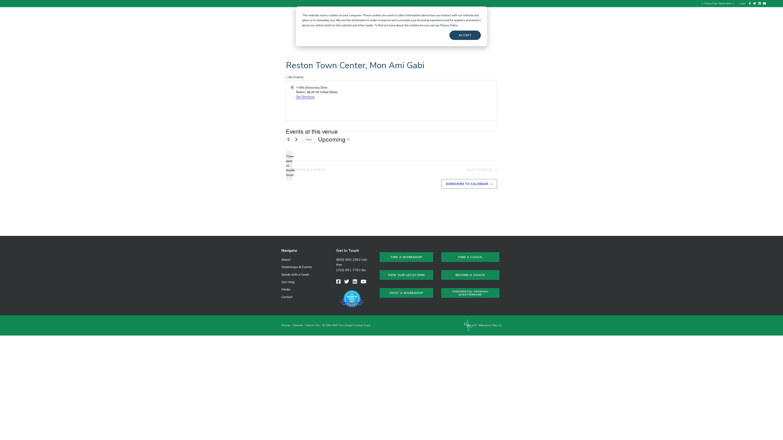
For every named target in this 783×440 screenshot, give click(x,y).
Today (308, 139)
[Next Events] (296, 139)
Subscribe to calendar (467, 184)
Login (742, 3)
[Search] (764, 21)
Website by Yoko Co (490, 325)
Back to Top (313, 325)
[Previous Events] (288, 139)
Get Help (720, 21)
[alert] (289, 165)
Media (285, 289)
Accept (465, 35)
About (629, 21)
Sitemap (298, 325)
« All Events (295, 77)
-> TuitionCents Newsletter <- (717, 3)
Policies (286, 325)
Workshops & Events (655, 21)
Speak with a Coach (692, 21)
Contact (753, 21)
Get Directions (305, 97)
